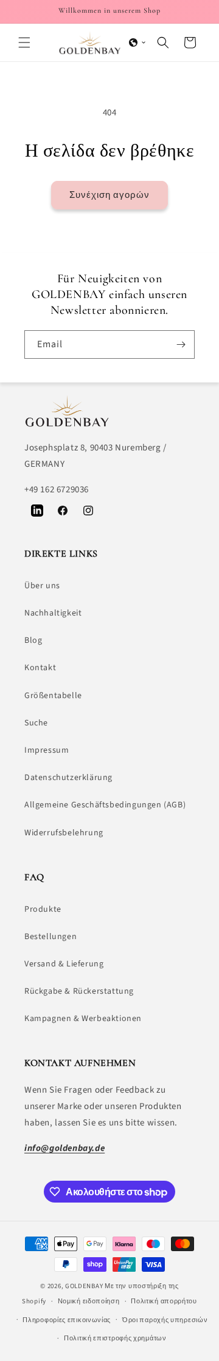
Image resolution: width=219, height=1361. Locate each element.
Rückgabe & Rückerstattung (79, 991)
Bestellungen (50, 937)
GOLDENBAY (84, 1286)
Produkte (42, 909)
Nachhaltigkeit (53, 613)
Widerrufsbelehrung (63, 833)
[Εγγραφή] (180, 344)
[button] (24, 42)
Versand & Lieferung (63, 964)
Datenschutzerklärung (68, 778)
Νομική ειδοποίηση (89, 1301)
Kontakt (40, 668)
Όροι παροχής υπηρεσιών (164, 1320)
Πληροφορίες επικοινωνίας (67, 1320)
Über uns (42, 586)
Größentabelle (53, 696)
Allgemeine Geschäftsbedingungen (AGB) (105, 805)
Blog (33, 640)
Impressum (46, 750)
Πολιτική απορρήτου (164, 1301)
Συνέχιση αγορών (109, 195)
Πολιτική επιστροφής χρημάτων (115, 1338)
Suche (36, 723)
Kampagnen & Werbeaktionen (83, 1019)
